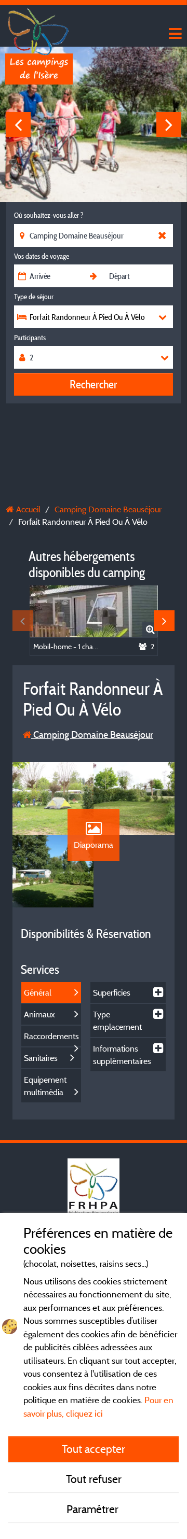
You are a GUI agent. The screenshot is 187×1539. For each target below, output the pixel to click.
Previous (18, 124)
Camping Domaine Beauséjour (92, 734)
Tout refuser (94, 1479)
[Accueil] (39, 28)
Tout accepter (93, 1449)
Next (168, 124)
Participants (30, 337)
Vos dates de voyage (41, 256)
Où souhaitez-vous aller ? (48, 215)
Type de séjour (34, 296)
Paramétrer (93, 1509)
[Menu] (174, 33)
